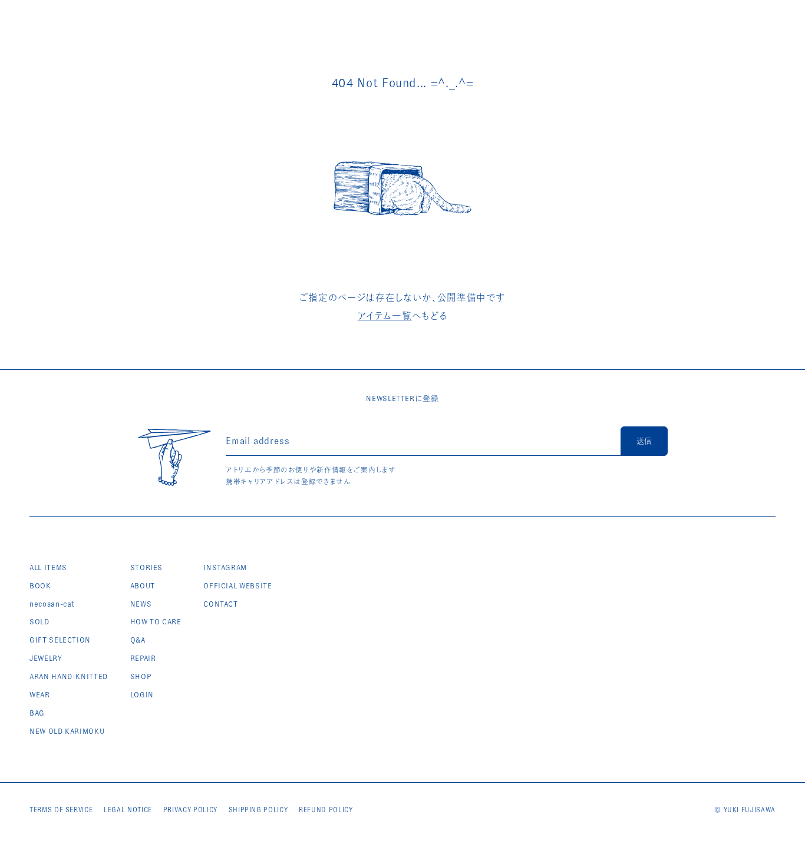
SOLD (39, 621)
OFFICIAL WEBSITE (237, 585)
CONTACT (220, 604)
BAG (37, 713)
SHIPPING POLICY (258, 810)
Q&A (138, 640)
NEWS (141, 604)
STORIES (146, 567)
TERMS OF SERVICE (61, 810)
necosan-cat (52, 604)
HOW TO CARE (156, 621)
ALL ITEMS (48, 567)
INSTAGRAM (225, 567)
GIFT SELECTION (60, 640)
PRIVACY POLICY (190, 810)
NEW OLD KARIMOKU (66, 731)
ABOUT (142, 585)
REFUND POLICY (325, 810)
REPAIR (143, 658)
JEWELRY (45, 658)
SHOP (140, 676)
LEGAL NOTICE (128, 810)
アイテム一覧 (385, 316)
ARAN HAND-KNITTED (68, 676)
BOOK (40, 585)
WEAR (39, 694)
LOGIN (142, 694)
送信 (644, 440)
